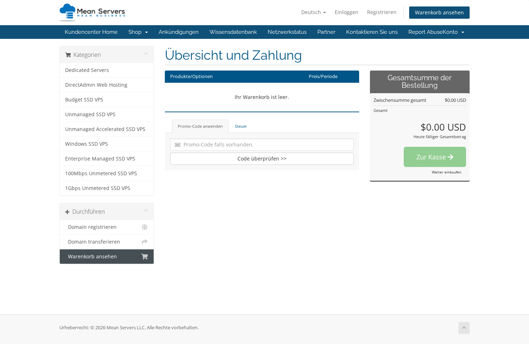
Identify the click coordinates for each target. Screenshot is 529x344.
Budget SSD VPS (84, 99)
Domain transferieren (92, 242)
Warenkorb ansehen (439, 12)
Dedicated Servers (87, 70)
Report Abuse (425, 32)
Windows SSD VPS (86, 144)
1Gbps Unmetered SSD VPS (97, 188)
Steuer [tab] (241, 126)
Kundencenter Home (91, 32)
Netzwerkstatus (287, 32)
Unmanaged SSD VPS (90, 114)
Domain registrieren (91, 227)
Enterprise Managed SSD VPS (100, 158)
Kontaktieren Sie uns (372, 32)
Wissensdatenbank (233, 32)
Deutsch (311, 12)
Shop (136, 32)
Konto (452, 32)
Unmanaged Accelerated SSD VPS (105, 129)
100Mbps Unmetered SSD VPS (101, 173)
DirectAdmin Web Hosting (96, 85)
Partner (326, 32)
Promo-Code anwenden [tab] (200, 126)
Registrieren (382, 12)
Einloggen (346, 12)
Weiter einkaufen (446, 172)
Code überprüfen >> (262, 158)
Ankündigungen (179, 32)
